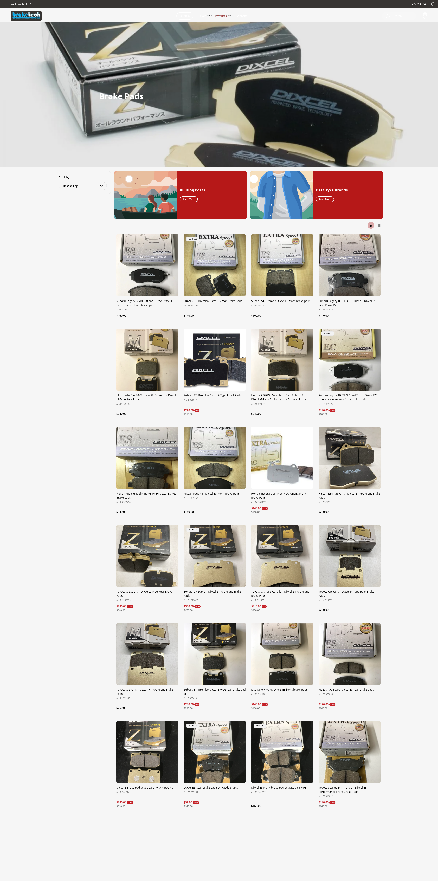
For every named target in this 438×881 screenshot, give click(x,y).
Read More (188, 199)
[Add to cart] (171, 241)
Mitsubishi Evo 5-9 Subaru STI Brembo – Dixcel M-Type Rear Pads (146, 397)
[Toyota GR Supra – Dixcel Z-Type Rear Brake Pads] (147, 556)
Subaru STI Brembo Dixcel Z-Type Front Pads (212, 395)
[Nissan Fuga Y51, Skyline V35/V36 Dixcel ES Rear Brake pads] (147, 458)
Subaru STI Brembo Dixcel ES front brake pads (281, 301)
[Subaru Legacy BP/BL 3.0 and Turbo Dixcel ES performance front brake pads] (147, 265)
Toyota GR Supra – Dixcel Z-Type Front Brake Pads (212, 594)
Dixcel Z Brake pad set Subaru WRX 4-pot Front (146, 787)
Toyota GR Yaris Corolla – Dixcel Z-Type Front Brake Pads (280, 594)
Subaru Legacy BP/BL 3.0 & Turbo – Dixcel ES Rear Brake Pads (347, 303)
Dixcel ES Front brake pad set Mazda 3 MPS (278, 787)
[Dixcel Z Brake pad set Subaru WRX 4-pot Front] (147, 752)
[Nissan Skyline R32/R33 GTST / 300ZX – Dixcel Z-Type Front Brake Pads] (350, 850)
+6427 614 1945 (418, 4)
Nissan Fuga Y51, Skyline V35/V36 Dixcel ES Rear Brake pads (147, 496)
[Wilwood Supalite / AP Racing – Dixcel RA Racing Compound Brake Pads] (215, 850)
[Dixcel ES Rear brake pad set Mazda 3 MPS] (215, 752)
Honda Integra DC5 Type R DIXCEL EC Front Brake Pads (278, 496)
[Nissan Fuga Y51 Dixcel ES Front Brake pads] (215, 458)
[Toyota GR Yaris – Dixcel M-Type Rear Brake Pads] (350, 556)
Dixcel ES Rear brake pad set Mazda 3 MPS (211, 787)
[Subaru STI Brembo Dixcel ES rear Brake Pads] (215, 265)
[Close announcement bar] (433, 4)
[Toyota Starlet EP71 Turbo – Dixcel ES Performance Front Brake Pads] (350, 752)
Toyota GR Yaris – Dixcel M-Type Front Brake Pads (144, 692)
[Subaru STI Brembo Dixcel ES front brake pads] (282, 265)
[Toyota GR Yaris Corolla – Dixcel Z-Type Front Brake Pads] (282, 556)
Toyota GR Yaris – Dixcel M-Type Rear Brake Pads (346, 594)
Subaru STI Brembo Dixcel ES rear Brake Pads (213, 301)
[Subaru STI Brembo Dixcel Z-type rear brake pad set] (215, 654)
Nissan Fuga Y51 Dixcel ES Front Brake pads (212, 493)
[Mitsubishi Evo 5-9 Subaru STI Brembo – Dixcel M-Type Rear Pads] (147, 360)
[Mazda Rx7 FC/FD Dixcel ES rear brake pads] (350, 654)
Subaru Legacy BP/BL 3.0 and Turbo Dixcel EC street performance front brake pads (348, 397)
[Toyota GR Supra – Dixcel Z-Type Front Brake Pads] (215, 556)
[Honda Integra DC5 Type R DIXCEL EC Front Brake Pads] (282, 458)
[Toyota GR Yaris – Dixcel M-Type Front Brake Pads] (147, 654)
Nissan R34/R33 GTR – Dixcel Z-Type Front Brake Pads (349, 496)
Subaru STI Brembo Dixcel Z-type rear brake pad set (215, 692)
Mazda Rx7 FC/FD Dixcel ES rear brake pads (346, 689)
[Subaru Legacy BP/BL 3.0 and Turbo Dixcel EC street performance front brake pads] (350, 360)
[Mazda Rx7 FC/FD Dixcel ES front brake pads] (282, 654)
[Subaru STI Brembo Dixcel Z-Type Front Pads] (215, 360)
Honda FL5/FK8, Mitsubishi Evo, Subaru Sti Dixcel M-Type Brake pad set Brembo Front (278, 397)
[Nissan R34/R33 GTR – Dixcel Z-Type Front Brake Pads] (350, 458)
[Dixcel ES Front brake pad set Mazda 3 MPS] (282, 752)
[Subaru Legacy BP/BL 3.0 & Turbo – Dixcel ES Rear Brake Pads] (350, 265)
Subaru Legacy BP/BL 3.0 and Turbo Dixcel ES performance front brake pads (145, 303)
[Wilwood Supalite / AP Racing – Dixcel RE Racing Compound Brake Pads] (282, 850)
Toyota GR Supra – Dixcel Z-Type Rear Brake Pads (144, 594)
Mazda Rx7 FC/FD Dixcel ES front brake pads (279, 689)
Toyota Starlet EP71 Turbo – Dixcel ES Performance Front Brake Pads (342, 790)
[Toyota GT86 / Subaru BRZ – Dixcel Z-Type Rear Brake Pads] (147, 850)
